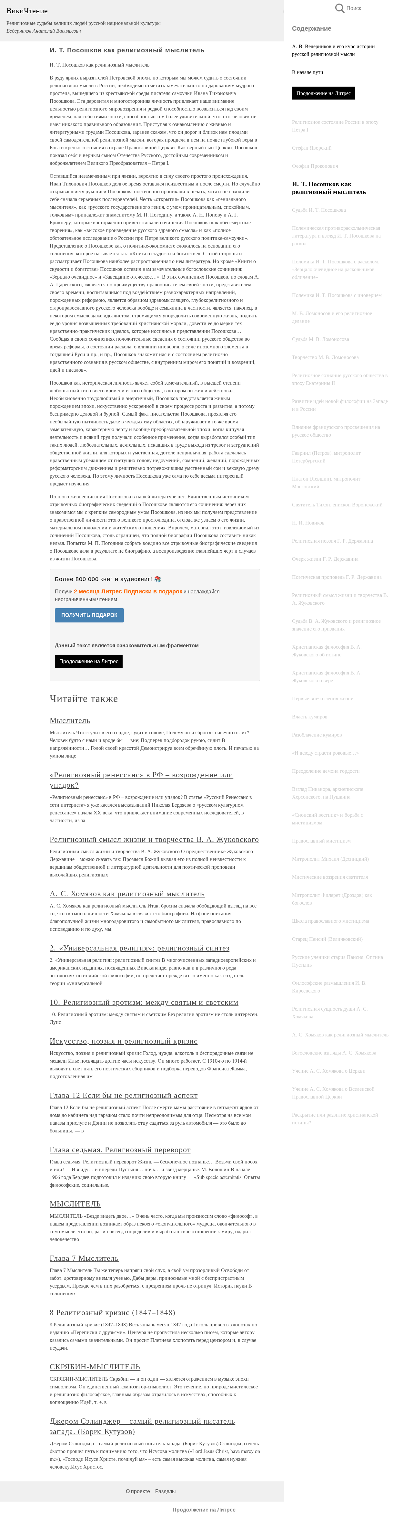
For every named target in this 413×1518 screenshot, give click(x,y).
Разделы (165, 1491)
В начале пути (307, 72)
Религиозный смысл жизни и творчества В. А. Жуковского (154, 839)
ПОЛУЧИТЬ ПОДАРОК (89, 615)
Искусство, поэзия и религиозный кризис (123, 1040)
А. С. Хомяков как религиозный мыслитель (127, 893)
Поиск (347, 8)
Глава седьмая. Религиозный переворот (120, 1149)
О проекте (138, 1491)
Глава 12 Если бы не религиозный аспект (123, 1095)
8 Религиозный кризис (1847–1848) (113, 1312)
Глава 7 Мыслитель (84, 1258)
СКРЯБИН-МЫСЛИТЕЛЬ (95, 1366)
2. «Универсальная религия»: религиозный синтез (139, 947)
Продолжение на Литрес (324, 93)
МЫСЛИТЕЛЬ (75, 1203)
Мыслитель (70, 720)
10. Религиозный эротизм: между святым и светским (144, 1002)
